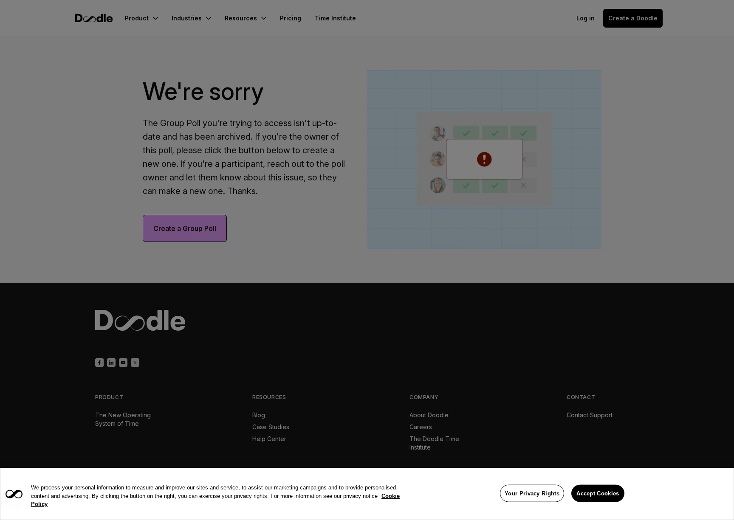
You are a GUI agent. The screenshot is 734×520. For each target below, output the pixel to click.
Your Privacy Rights (532, 493)
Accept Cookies (597, 493)
